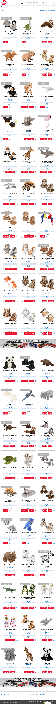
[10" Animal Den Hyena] (28, 185)
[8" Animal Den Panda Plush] (10, 362)
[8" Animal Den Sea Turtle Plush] (10, 459)
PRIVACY (39, 701)
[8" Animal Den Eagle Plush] (10, 121)
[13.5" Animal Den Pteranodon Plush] (28, 395)
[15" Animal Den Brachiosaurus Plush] (28, 24)
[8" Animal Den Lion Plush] (28, 218)
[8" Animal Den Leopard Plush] (47, 185)
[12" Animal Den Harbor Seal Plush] (10, 185)
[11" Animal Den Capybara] (28, 56)
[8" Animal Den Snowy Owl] (28, 315)
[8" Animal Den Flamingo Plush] (47, 121)
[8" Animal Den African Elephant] (28, 121)
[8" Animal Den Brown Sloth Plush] (47, 24)
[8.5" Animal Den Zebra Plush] (47, 557)
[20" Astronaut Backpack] (10, 621)
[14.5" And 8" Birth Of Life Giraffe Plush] (28, 654)
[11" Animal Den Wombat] (10, 557)
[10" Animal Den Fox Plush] (10, 153)
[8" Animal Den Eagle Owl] (28, 282)
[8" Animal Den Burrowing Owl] (47, 250)
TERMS (34, 701)
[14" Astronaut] (47, 589)
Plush (3, 10)
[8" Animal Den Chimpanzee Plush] (10, 88)
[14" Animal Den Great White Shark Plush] (47, 153)
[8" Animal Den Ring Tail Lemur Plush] (47, 427)
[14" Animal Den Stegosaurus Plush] (10, 492)
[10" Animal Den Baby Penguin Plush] (10, 24)
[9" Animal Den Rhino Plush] (47, 395)
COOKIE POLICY (51, 702)
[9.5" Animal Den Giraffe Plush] (28, 153)
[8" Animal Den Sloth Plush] (28, 459)
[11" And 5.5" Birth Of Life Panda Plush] (47, 654)
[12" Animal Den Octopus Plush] (10, 282)
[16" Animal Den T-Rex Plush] (28, 524)
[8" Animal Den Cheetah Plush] (47, 56)
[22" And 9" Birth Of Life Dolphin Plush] (47, 621)
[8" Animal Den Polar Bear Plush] (10, 395)
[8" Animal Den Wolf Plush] (47, 524)
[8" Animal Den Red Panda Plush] (28, 427)
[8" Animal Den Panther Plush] (28, 362)
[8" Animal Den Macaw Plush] (47, 218)
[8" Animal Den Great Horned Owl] (47, 282)
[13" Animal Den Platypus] (47, 362)
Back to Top (4, 694)
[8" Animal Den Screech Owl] (10, 315)
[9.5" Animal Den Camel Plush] (10, 56)
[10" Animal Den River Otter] (10, 427)
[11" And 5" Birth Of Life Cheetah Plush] (28, 621)
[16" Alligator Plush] (10, 589)
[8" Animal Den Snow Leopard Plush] (47, 459)
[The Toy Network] (4, 2)
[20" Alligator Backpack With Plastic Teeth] (28, 589)
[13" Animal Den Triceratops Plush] (10, 524)
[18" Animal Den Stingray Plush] (28, 492)
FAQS (30, 701)
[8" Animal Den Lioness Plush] (10, 218)
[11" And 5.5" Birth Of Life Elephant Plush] (10, 654)
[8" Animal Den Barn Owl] (28, 250)
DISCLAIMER (45, 701)
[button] (22, 2)
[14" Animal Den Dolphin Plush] (47, 88)
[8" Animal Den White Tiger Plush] (28, 557)
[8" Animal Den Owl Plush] (47, 315)
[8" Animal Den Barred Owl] (10, 250)
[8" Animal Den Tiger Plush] (47, 492)
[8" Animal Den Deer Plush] (28, 88)
